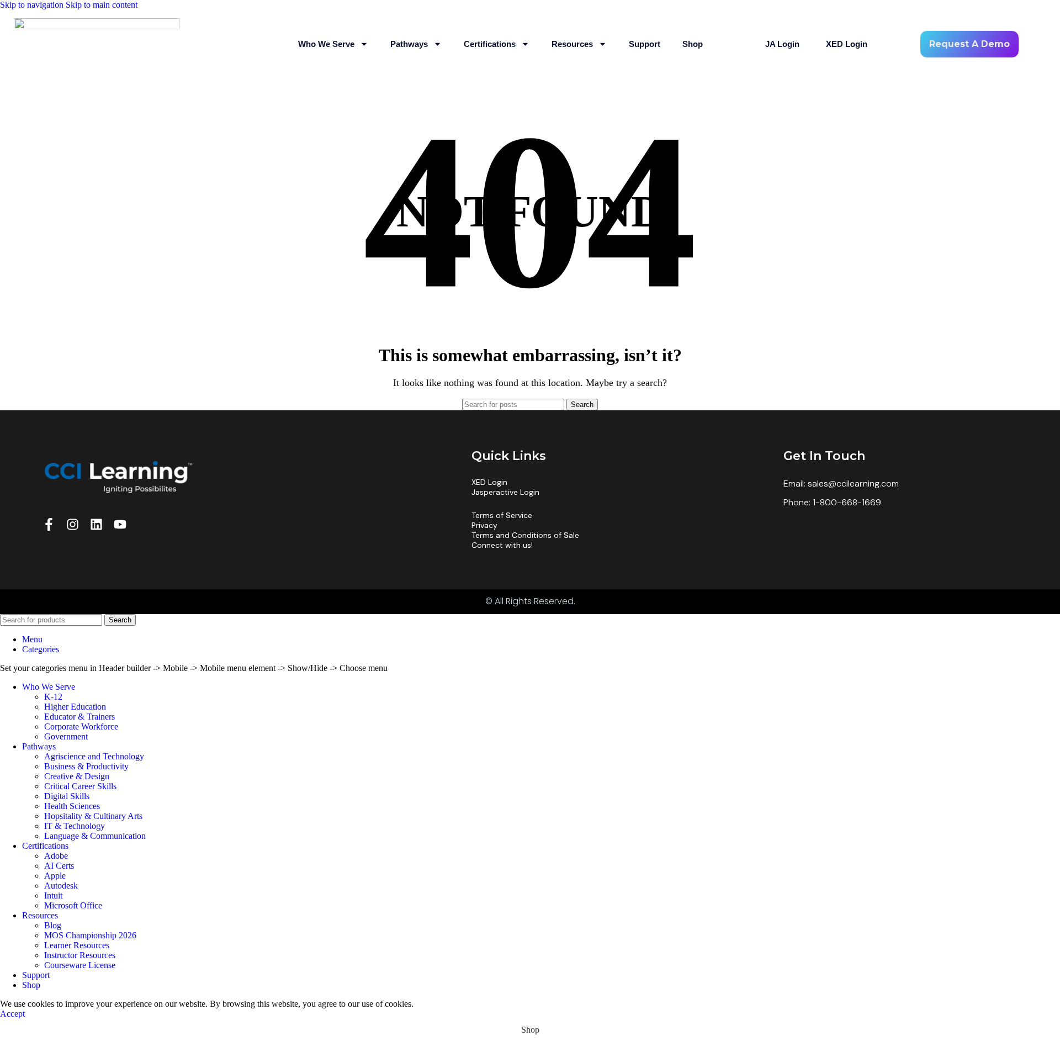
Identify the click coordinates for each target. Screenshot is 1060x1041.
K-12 (53, 696)
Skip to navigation (33, 4)
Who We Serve (326, 44)
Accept (12, 1013)
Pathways (409, 44)
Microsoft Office (73, 905)
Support (644, 44)
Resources (572, 44)
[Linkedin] (96, 524)
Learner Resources (76, 945)
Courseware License (79, 965)
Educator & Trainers (79, 716)
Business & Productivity (86, 766)
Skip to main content (101, 4)
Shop (692, 44)
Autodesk (61, 885)
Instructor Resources (79, 955)
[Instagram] (72, 524)
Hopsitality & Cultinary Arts (93, 816)
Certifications (490, 44)
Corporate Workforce (81, 726)
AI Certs (59, 865)
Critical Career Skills (80, 786)
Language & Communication (95, 836)
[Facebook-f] (49, 524)
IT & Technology (74, 826)
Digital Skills (66, 796)
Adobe (56, 855)
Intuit (53, 895)
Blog (52, 925)
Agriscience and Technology (94, 756)
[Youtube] (120, 524)
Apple (55, 875)
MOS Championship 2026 (90, 935)
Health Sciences (72, 806)
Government (66, 736)
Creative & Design (76, 776)
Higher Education (75, 706)
